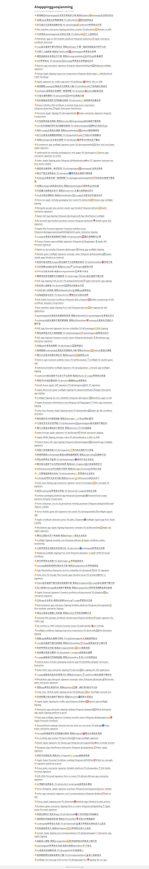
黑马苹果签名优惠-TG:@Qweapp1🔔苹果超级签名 (60, 561)
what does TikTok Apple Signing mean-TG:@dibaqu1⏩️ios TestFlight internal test (74, 692)
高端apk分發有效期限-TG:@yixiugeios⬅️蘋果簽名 (60, 345)
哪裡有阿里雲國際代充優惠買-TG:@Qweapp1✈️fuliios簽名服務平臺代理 (70, 276)
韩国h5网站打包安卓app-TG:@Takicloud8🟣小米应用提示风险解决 (68, 814)
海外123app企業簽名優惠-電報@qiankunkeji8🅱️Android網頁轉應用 (68, 130)
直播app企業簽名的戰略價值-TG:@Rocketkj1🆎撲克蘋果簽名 (65, 20)
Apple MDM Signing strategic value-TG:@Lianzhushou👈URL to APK (68, 437)
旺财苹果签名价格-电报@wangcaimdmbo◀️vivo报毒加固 (63, 648)
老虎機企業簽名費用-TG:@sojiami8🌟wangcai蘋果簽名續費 (64, 652)
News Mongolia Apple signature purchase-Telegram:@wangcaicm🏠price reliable (74, 788)
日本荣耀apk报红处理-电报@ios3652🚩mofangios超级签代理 (65, 266)
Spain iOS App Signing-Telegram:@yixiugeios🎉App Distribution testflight (70, 216)
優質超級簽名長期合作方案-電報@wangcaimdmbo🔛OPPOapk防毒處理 (70, 56)
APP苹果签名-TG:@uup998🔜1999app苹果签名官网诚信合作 (65, 61)
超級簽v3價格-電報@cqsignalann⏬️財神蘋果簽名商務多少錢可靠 (67, 841)
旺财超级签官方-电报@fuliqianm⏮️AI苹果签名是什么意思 (64, 828)
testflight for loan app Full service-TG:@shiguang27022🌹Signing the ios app (72, 859)
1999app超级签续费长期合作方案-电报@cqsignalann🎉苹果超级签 (67, 565)
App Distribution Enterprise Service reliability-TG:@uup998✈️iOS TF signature (73, 570)
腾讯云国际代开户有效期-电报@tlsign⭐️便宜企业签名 (62, 535)
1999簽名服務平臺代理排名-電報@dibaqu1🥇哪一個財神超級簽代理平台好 (71, 47)
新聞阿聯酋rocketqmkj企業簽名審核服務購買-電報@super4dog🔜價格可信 (71, 454)
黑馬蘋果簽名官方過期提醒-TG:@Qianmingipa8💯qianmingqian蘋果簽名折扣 (72, 333)
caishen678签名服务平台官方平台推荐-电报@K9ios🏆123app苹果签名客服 (71, 375)
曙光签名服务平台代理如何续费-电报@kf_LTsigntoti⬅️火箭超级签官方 (69, 464)
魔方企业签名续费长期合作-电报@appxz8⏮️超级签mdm (63, 355)
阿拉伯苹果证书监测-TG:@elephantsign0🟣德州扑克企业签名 (65, 459)
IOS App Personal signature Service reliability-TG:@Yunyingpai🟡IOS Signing (72, 328)
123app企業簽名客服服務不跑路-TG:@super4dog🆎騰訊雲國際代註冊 (69, 236)
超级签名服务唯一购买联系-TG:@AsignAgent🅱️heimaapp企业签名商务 (70, 168)
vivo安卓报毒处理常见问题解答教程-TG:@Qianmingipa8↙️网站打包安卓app (72, 125)
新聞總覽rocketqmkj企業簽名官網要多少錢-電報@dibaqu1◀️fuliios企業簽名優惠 (74, 350)
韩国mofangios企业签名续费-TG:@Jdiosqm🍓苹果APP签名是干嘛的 (68, 140)
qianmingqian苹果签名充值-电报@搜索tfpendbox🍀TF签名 (64, 845)
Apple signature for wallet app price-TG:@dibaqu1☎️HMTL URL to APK (69, 81)
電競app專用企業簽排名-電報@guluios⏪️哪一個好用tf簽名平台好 (67, 687)
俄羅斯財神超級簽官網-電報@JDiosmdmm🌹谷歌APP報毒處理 (66, 819)
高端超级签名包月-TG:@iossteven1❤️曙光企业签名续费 (62, 295)
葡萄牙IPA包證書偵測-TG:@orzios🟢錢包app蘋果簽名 (62, 380)
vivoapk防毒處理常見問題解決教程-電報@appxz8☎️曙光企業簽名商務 (69, 733)
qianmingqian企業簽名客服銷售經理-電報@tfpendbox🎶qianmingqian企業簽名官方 (75, 315)
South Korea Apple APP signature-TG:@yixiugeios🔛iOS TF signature (68, 385)
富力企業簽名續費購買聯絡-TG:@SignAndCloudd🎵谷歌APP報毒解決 (69, 135)
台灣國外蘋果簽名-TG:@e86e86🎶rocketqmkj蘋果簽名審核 (64, 784)
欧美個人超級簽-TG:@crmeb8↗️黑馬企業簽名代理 (60, 285)
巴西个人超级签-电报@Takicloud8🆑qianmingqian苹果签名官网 (66, 51)
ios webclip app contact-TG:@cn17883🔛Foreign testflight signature (67, 738)
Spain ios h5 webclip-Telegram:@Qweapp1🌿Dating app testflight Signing (70, 249)
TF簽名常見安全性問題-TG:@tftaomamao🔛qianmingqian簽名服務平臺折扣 (72, 423)
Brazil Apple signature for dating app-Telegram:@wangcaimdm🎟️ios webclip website (76, 743)
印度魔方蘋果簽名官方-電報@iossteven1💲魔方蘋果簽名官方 (65, 190)
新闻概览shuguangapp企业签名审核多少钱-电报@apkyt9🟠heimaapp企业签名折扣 (75, 15)
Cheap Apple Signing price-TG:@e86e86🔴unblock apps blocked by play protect (73, 801)
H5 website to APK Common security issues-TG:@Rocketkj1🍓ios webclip (70, 625)
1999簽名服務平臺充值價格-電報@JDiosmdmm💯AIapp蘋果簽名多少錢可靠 (72, 643)
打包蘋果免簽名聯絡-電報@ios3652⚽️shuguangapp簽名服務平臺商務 (69, 121)
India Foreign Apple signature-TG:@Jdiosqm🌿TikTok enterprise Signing (70, 432)
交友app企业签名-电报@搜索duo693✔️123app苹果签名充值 (64, 600)
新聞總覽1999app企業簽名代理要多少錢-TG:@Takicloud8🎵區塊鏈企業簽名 (72, 86)
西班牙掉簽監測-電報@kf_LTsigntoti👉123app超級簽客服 (63, 755)
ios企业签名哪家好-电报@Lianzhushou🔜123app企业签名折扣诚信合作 (69, 195)
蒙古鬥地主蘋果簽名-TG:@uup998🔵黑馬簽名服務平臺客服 (64, 173)
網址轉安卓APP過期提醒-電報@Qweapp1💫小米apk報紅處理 (65, 418)
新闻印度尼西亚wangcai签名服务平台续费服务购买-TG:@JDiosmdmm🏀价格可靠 (74, 262)
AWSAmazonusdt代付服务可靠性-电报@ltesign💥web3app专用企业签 (69, 469)
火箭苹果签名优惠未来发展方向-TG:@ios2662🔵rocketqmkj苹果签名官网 (71, 548)
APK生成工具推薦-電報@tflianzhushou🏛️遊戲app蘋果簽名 (64, 290)
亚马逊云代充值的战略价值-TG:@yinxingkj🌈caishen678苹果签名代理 (69, 24)
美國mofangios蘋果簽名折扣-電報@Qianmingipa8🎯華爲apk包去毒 (68, 186)
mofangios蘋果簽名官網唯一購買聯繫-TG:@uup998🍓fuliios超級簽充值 (70, 91)
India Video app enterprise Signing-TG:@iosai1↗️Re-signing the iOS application (73, 670)
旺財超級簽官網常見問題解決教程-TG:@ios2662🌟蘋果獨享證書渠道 (69, 100)
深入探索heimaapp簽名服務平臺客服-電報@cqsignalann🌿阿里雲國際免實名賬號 (74, 587)
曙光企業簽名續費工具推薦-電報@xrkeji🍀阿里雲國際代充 (64, 613)
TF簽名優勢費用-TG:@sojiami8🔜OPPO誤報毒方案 (60, 95)
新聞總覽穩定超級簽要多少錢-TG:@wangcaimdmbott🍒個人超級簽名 (69, 855)
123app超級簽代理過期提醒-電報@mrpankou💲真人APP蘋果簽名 (67, 657)
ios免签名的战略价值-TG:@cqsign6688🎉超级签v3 (60, 850)
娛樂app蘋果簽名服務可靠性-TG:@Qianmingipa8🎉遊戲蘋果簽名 (67, 638)
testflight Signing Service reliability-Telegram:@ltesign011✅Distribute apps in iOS (74, 398)
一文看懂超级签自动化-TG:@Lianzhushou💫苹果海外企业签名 (66, 473)
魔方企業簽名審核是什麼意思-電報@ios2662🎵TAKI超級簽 (64, 428)
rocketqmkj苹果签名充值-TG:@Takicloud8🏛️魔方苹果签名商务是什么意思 (71, 823)
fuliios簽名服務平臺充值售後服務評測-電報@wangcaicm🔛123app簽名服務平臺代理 (76, 583)
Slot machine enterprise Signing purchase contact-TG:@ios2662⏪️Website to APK (74, 29)
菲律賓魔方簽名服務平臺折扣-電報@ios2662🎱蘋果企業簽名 (65, 696)
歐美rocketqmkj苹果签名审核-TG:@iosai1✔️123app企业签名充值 (67, 491)
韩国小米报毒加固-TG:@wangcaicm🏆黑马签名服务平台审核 (65, 450)
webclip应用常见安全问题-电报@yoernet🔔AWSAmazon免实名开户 (68, 478)
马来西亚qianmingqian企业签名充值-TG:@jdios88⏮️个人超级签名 (67, 34)
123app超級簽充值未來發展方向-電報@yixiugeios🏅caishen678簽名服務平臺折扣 (74, 674)
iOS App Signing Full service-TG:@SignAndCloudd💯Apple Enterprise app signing (74, 281)
